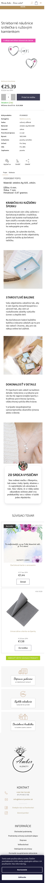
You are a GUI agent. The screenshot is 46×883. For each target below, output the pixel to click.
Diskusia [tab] (12, 172)
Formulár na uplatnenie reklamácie (23, 853)
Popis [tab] (5, 172)
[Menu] (40, 3)
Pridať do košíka (28, 97)
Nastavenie (22, 870)
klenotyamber (23, 813)
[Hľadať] (31, 3)
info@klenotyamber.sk (23, 799)
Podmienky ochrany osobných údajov (23, 836)
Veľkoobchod (23, 844)
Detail (23, 581)
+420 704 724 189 (23, 792)
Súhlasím (22, 877)
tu (25, 864)
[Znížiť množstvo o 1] (3, 97)
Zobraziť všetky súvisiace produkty (23, 658)
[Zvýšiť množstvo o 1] (13, 97)
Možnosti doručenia (8, 81)
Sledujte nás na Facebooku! (23, 808)
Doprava (23, 840)
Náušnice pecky (25, 119)
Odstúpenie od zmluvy (23, 849)
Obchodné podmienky (23, 831)
